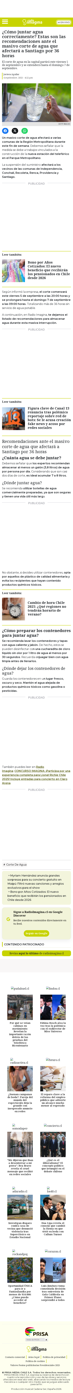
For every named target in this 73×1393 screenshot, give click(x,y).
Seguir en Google (36, 933)
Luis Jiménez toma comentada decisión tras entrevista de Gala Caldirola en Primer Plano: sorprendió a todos (52, 1293)
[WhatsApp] (25, 131)
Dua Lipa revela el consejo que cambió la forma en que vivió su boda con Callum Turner (53, 1228)
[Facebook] (6, 131)
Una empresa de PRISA (36, 1331)
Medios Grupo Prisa (36, 1340)
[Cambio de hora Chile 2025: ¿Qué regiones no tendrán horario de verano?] (13, 609)
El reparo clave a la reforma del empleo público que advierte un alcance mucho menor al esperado (53, 1100)
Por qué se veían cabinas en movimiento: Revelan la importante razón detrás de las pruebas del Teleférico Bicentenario (20, 1034)
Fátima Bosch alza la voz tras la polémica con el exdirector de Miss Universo (53, 1027)
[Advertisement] (36, 215)
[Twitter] (15, 131)
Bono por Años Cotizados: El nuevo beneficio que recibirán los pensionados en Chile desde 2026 (49, 270)
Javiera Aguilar (11, 74)
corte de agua (16, 864)
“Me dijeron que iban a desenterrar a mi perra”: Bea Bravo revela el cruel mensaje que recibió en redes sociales (20, 1167)
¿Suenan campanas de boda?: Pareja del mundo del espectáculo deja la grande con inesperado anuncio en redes (20, 1103)
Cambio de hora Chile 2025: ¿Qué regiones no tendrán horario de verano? (47, 608)
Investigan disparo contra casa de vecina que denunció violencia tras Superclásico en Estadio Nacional (20, 1230)
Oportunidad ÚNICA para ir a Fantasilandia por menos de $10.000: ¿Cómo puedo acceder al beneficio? (20, 1294)
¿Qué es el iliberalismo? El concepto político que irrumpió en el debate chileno (53, 1165)
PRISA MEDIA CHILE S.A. (18, 1372)
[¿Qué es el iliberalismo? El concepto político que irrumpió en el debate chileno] (53, 1144)
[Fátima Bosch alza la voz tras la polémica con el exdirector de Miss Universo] (53, 1007)
